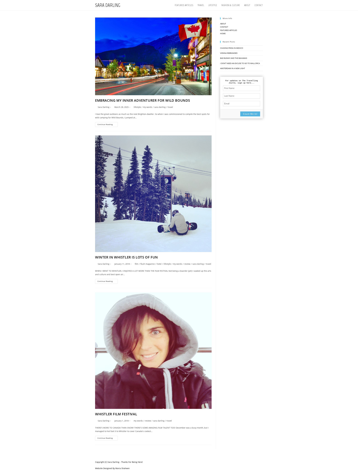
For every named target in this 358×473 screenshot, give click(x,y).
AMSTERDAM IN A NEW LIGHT (232, 68)
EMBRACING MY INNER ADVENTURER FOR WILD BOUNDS (142, 100)
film (136, 264)
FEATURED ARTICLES (228, 30)
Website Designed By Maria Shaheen (112, 468)
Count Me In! (250, 114)
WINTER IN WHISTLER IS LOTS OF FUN (126, 257)
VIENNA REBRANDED (228, 53)
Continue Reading (107, 125)
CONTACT (224, 27)
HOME (223, 33)
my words (147, 107)
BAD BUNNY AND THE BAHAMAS (233, 58)
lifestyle (137, 107)
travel (170, 107)
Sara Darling (103, 107)
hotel (159, 264)
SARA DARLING (107, 5)
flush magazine (147, 264)
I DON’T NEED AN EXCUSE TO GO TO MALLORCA (240, 63)
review (187, 264)
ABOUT (223, 23)
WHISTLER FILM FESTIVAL (116, 414)
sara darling (160, 107)
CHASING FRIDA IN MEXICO (231, 48)
